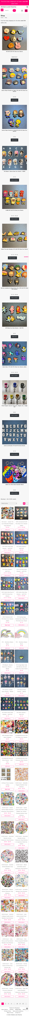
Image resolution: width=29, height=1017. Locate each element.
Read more (14, 336)
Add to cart (14, 60)
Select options (14, 180)
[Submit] (14, 10)
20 (17, 1003)
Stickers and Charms (8, 7)
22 (23, 1003)
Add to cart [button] (7, 529)
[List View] (27, 503)
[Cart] (26, 10)
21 (20, 1003)
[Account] (22, 10)
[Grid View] (24, 503)
